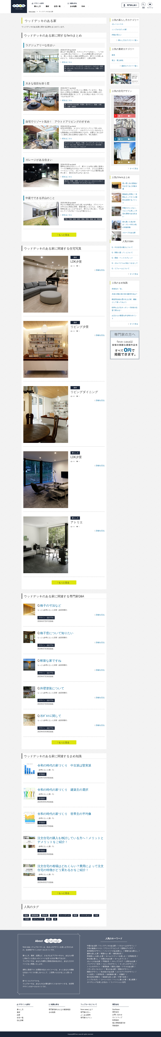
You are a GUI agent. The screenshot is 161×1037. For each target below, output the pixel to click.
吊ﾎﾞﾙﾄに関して (49, 716)
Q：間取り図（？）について (122, 252)
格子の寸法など (49, 605)
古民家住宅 (132, 956)
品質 (18, 1015)
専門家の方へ (85, 1012)
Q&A (83, 6)
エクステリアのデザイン (125, 972)
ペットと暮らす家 (119, 979)
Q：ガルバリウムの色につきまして (125, 263)
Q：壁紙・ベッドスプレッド (122, 258)
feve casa (32, 11)
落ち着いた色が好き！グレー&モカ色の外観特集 (129, 224)
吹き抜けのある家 (107, 972)
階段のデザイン (93, 972)
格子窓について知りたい (55, 633)
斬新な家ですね (49, 660)
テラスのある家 (128, 966)
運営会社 (115, 1012)
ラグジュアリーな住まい (40, 45)
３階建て (122, 974)
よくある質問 (85, 1015)
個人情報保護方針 (119, 1023)
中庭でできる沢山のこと (40, 198)
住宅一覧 (57, 6)
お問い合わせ (117, 1015)
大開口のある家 (106, 959)
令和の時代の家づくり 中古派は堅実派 (64, 765)
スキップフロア (117, 961)
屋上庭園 (132, 979)
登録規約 (115, 1025)
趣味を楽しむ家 (93, 953)
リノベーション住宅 (118, 982)
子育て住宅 (122, 977)
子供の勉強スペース (94, 948)
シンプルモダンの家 (119, 29)
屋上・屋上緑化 (117, 60)
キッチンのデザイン (127, 964)
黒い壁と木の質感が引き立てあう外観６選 (129, 186)
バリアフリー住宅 (93, 964)
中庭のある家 (92, 946)
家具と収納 (115, 966)
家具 (113, 55)
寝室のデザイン (124, 969)
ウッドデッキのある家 (107, 946)
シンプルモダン (93, 979)
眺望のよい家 (106, 953)
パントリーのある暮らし (113, 951)
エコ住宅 (90, 974)
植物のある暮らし (131, 951)
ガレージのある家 (93, 961)
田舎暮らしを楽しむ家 (95, 956)
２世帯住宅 (100, 974)
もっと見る (64, 235)
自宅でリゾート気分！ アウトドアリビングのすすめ (58, 121)
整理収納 (106, 966)
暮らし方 (37, 6)
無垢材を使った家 (109, 977)
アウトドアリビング (111, 948)
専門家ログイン (86, 1018)
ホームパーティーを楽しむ (116, 956)
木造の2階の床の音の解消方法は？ (124, 294)
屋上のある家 (111, 969)
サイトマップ (117, 1017)
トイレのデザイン (93, 966)
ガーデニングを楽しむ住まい (97, 982)
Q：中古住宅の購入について (122, 247)
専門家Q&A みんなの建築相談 (59, 1009)
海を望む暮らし (93, 959)
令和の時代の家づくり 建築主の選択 (62, 789)
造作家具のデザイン (94, 951)
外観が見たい (117, 35)
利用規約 (115, 1020)
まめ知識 (73, 6)
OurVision (116, 1009)
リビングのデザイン (110, 964)
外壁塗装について (50, 688)
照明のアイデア (127, 948)
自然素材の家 (111, 974)
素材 (47, 6)
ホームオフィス (120, 959)
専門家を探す (132, 5)
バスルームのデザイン (126, 946)
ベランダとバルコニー (95, 969)
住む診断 (20, 1020)
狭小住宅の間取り (93, 977)
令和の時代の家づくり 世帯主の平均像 (64, 814)
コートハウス (106, 979)
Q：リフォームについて (120, 268)
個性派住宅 (117, 953)
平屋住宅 (106, 961)
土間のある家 (130, 961)
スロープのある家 (129, 233)
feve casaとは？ (86, 1009)
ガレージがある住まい (39, 159)
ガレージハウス (117, 24)
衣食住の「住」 (117, 289)
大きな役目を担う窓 (37, 83)
